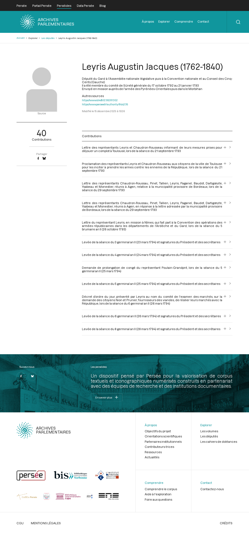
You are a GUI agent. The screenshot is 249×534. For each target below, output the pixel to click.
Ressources (153, 452)
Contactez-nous (212, 489)
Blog (102, 5)
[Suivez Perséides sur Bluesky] (32, 376)
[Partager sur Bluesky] (44, 158)
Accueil (21, 37)
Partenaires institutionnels (163, 441)
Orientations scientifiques (163, 436)
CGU (20, 523)
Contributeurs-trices (159, 446)
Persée (22, 5)
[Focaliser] (225, 149)
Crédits (226, 523)
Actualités (152, 457)
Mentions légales (46, 523)
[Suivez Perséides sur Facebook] (21, 376)
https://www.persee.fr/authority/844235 (105, 104)
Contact (203, 21)
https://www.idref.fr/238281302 (100, 100)
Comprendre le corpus (161, 489)
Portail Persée (42, 5)
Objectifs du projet (158, 431)
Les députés (48, 38)
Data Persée (85, 5)
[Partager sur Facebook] (38, 158)
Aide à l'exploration (158, 494)
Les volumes (209, 431)
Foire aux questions (158, 499)
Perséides (64, 5)
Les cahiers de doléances (218, 441)
